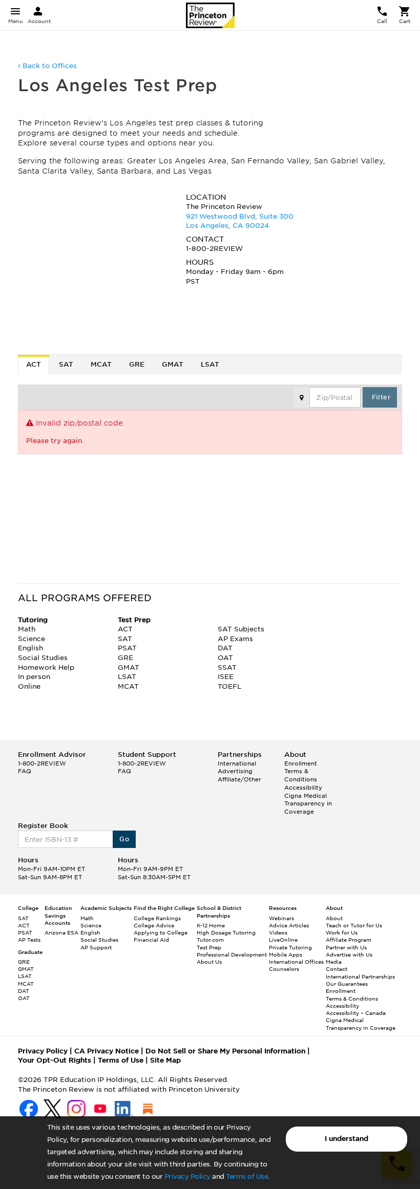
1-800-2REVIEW (42, 763)
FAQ (24, 771)
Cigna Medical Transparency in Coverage (308, 803)
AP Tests (29, 940)
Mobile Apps (285, 954)
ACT (24, 925)
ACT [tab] (33, 364)
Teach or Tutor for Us (354, 925)
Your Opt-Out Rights (54, 1060)
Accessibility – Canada (356, 1013)
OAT (24, 998)
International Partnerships (360, 976)
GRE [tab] (136, 364)
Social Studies (99, 940)
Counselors (284, 969)
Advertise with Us (349, 954)
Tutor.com (210, 940)
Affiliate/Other (239, 779)
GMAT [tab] (172, 364)
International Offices (296, 962)
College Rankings (157, 918)
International (237, 763)
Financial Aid (151, 940)
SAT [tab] (66, 364)
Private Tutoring (290, 947)
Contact (336, 969)
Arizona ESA (61, 932)
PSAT (25, 932)
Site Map (165, 1060)
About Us (209, 962)
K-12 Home (211, 925)
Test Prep (209, 947)
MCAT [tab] (101, 364)
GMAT (26, 969)
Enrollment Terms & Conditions (300, 771)
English (90, 932)
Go (124, 839)
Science (90, 925)
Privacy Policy (187, 1176)
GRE (24, 962)
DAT (23, 991)
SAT (23, 918)
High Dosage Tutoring (226, 932)
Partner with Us (346, 947)
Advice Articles (289, 925)
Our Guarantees (347, 984)
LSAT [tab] (210, 364)
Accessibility (303, 787)
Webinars (281, 918)
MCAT (26, 984)
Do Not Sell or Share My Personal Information (225, 1051)
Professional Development (232, 954)
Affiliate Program (348, 940)
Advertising (235, 771)
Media (334, 962)
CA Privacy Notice (106, 1051)
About (334, 918)
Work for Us (342, 932)
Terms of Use (247, 1176)
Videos (278, 932)
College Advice (154, 925)
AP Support (96, 947)
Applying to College (160, 932)
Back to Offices (48, 66)
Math (87, 918)
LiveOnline (283, 940)
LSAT (25, 976)
